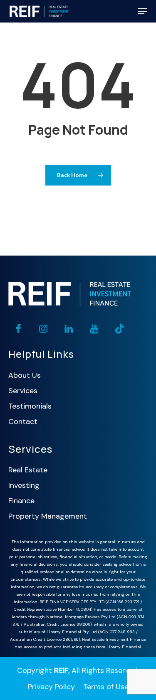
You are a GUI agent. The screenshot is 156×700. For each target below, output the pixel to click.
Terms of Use (106, 687)
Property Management (47, 516)
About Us (24, 375)
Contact (22, 421)
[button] (142, 11)
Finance (21, 501)
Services (22, 391)
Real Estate (27, 470)
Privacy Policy (51, 687)
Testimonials (30, 406)
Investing (24, 485)
